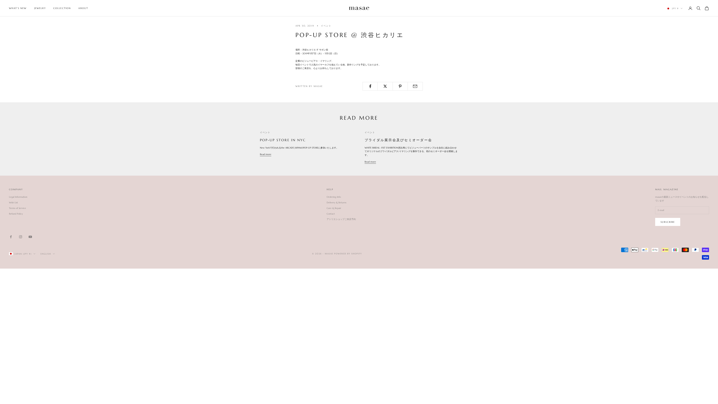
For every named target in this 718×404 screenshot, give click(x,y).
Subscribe (668, 222)
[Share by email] (415, 86)
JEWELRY (40, 8)
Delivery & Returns (336, 202)
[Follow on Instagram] (20, 237)
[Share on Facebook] (370, 86)
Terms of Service (17, 208)
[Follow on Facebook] (11, 237)
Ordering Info (334, 196)
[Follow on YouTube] (30, 237)
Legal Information (18, 196)
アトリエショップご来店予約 (341, 219)
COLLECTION (62, 8)
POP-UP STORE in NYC (283, 140)
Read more (265, 154)
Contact (331, 213)
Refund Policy (16, 213)
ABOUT (83, 8)
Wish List (13, 202)
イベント (326, 25)
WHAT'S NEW (18, 8)
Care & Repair (334, 208)
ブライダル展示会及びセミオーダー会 (398, 140)
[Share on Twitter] (385, 86)
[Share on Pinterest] (400, 86)
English (46, 253)
